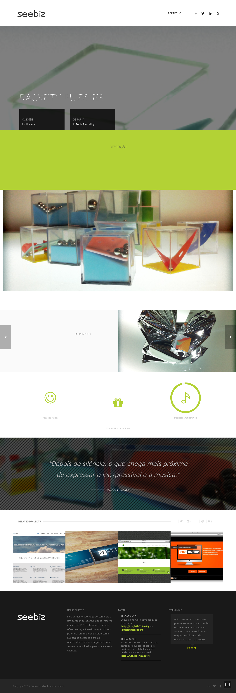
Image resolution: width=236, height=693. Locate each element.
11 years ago (128, 616)
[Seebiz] (31, 13)
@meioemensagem (132, 629)
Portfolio (174, 13)
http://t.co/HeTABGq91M (136, 655)
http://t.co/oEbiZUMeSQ (135, 626)
